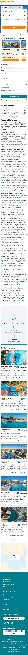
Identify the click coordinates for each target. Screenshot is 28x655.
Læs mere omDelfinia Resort (18, 472)
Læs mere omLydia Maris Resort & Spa (16, 377)
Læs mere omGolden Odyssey (18, 409)
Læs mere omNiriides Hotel (19, 503)
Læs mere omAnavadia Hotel (18, 440)
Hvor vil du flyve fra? (5, 64)
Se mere (14, 539)
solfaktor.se (17, 651)
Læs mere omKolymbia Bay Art (18, 535)
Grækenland (23, 123)
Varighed (2, 70)
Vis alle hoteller (13, 96)
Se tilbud (11, 60)
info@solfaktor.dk (9, 584)
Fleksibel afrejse (4, 81)
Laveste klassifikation (5, 87)
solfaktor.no (11, 651)
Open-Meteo (16, 117)
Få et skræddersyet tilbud (13, 100)
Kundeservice (8, 586)
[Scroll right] (26, 111)
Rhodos (17, 123)
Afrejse (2, 76)
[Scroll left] (2, 111)
